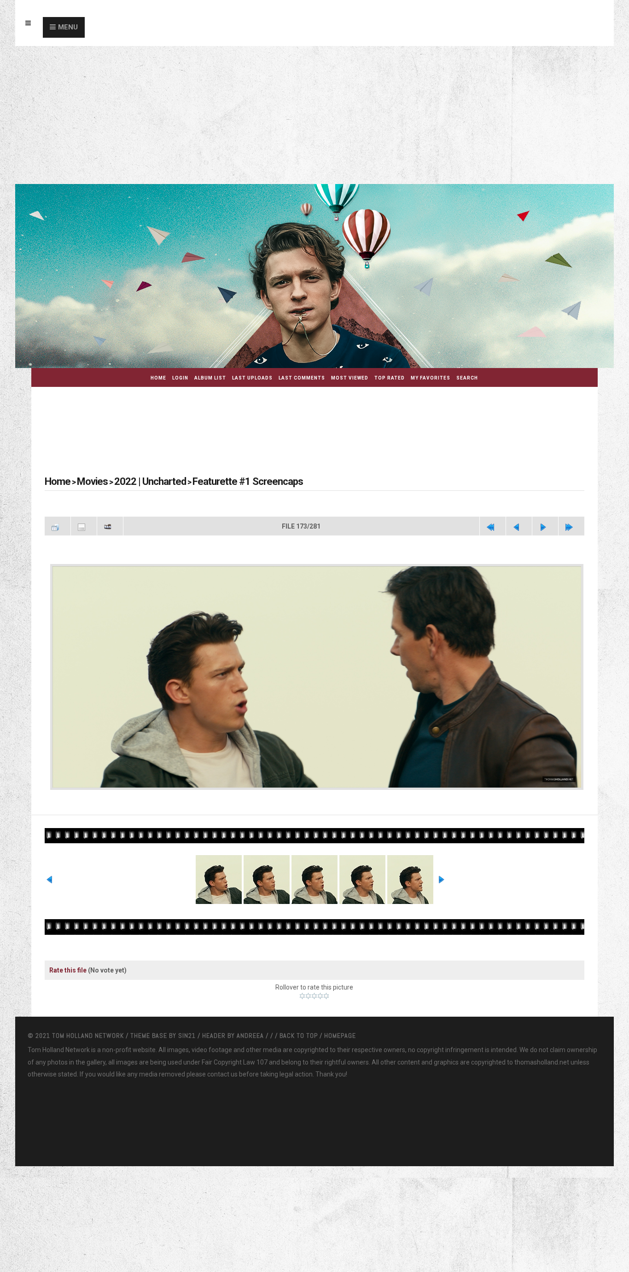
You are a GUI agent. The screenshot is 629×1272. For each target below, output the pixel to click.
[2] (308, 956)
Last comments (302, 377)
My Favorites (430, 377)
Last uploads (252, 377)
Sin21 (188, 995)
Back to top (299, 995)
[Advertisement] (314, 115)
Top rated (389, 377)
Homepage (340, 995)
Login (180, 377)
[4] (320, 956)
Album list (210, 377)
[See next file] (545, 524)
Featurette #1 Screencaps (211, 481)
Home (158, 377)
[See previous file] (519, 524)
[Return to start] (492, 524)
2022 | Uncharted (132, 481)
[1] (302, 956)
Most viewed (349, 377)
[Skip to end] (571, 524)
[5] (326, 956)
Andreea (251, 995)
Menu (68, 27)
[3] (314, 956)
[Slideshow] (110, 524)
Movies (84, 481)
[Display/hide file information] (83, 524)
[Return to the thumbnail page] (57, 524)
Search (467, 377)
